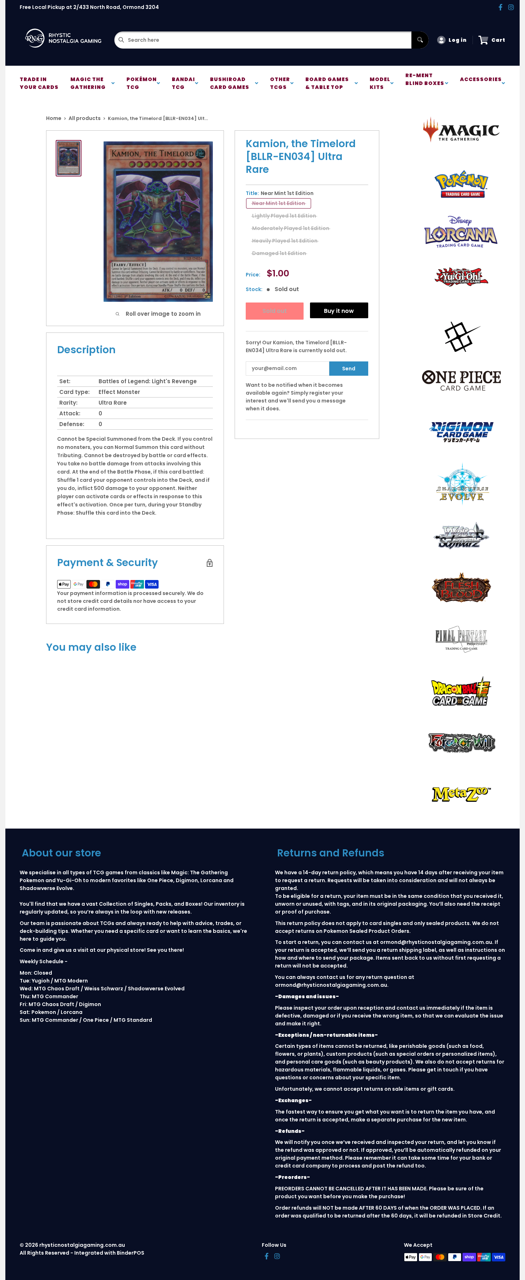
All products (85, 118)
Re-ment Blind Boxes (424, 83)
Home (53, 118)
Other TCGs (280, 83)
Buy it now (339, 311)
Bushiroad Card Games (230, 83)
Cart (498, 40)
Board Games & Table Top (327, 83)
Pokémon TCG (141, 83)
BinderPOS (130, 1252)
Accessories (481, 83)
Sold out (274, 311)
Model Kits (380, 83)
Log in (458, 40)
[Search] (420, 40)
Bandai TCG (183, 83)
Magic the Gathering (89, 83)
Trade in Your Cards (39, 83)
